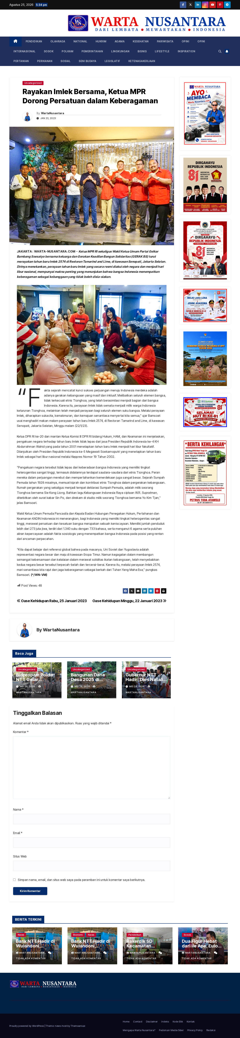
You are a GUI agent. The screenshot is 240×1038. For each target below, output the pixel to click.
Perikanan (44, 61)
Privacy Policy (195, 1030)
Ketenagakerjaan (141, 61)
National (80, 41)
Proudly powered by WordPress (27, 1025)
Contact (137, 1021)
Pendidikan (34, 41)
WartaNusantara (52, 113)
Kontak (191, 1021)
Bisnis (142, 51)
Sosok (49, 51)
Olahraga (57, 41)
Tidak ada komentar (31, 958)
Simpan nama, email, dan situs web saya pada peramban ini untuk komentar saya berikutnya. (81, 880)
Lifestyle (162, 51)
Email (17, 833)
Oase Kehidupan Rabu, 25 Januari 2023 (53, 601)
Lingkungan (120, 51)
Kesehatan (141, 41)
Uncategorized (33, 83)
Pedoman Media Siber (171, 1030)
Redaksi (210, 1030)
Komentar (20, 732)
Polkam (67, 51)
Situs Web (20, 856)
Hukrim (101, 41)
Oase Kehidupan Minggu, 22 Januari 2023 (127, 601)
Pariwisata (165, 41)
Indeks (165, 1021)
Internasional (25, 51)
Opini (185, 41)
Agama (120, 41)
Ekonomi (78, 934)
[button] (219, 51)
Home (126, 1021)
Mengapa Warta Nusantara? (139, 1030)
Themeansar (78, 1025)
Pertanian (21, 61)
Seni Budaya (87, 61)
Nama (18, 809)
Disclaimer (152, 1021)
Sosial (65, 61)
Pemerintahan (92, 51)
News (21, 934)
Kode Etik (178, 1021)
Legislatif (112, 61)
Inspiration (186, 51)
